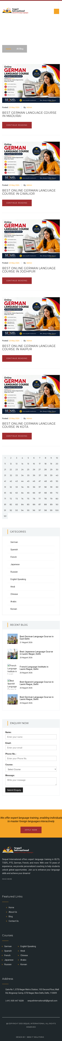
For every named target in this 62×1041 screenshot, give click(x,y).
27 (40, 469)
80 (57, 498)
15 (28, 463)
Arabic (13, 601)
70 (57, 493)
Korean (14, 609)
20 (57, 463)
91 (5, 510)
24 (22, 469)
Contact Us (14, 921)
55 (28, 487)
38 (45, 475)
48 (45, 481)
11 (5, 463)
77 (40, 498)
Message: (10, 775)
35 (28, 475)
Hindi (13, 587)
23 (17, 469)
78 (45, 498)
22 (11, 469)
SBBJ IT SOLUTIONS (35, 1037)
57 (40, 487)
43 (16, 481)
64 (22, 493)
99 (51, 510)
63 (16, 493)
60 (57, 487)
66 (34, 493)
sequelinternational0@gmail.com (42, 1000)
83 (16, 504)
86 (34, 504)
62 (11, 493)
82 (11, 504)
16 (34, 463)
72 (11, 498)
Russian (14, 572)
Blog (11, 916)
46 (34, 481)
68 (45, 493)
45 (28, 481)
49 (51, 481)
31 (5, 475)
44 (22, 481)
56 (34, 487)
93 (16, 510)
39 (51, 475)
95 (28, 510)
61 (5, 493)
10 (57, 458)
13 (16, 463)
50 (57, 481)
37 (40, 475)
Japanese (15, 564)
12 (11, 463)
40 (57, 475)
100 (57, 510)
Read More (7, 879)
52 (11, 487)
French (14, 557)
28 (45, 469)
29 (51, 469)
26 (34, 469)
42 (11, 481)
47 (40, 481)
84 (22, 504)
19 (51, 463)
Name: (8, 732)
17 (40, 463)
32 (11, 475)
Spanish (14, 549)
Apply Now (31, 830)
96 (34, 510)
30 (57, 469)
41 (5, 481)
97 (40, 510)
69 (51, 493)
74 (22, 498)
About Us (13, 912)
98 (45, 510)
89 (51, 504)
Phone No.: (10, 753)
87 (39, 504)
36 (34, 475)
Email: (8, 742)
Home (8, 49)
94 (22, 510)
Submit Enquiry (14, 790)
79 (51, 498)
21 (5, 469)
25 (28, 469)
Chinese (14, 594)
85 (28, 504)
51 (5, 487)
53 (17, 487)
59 (51, 487)
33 (16, 475)
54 (22, 487)
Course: (9, 764)
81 (5, 504)
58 (45, 487)
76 (34, 498)
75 (28, 498)
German (14, 542)
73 (17, 498)
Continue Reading (16, 125)
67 (40, 493)
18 (45, 463)
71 (5, 498)
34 (22, 475)
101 (5, 516)
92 (11, 510)
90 (57, 504)
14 (22, 463)
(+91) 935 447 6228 (14, 1000)
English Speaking (18, 579)
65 (28, 493)
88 (45, 504)
